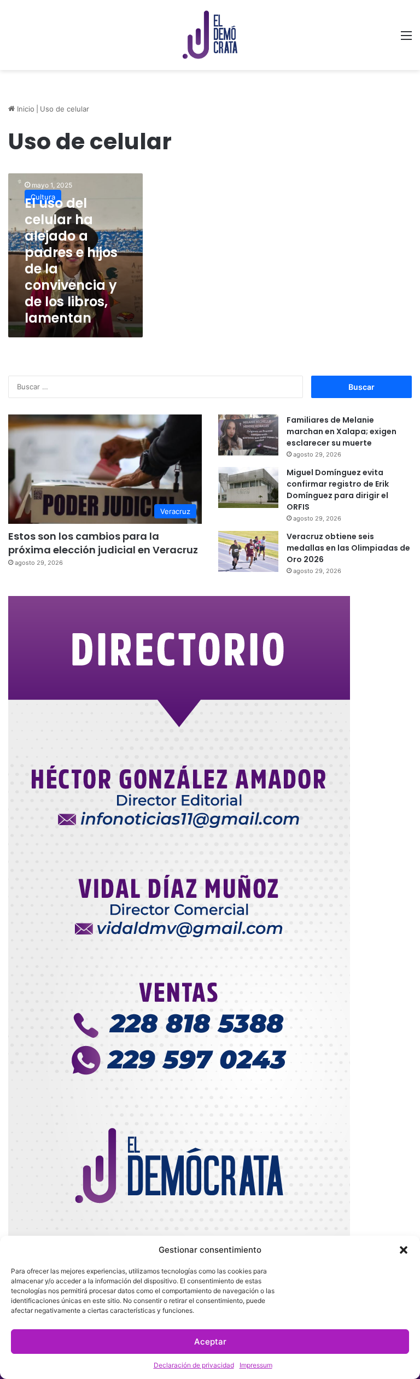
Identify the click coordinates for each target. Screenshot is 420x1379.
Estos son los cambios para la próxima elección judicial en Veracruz (103, 543)
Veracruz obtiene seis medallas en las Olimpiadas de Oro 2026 (348, 548)
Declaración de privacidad (194, 1365)
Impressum (256, 1365)
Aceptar (210, 1341)
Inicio (24, 108)
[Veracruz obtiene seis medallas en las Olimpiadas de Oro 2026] (248, 551)
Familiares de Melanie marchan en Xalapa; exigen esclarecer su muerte (341, 431)
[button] (403, 1249)
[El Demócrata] (210, 35)
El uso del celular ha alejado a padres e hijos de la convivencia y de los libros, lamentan (71, 260)
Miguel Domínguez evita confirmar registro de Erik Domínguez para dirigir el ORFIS (338, 489)
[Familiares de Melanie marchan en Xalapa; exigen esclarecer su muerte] (248, 434)
